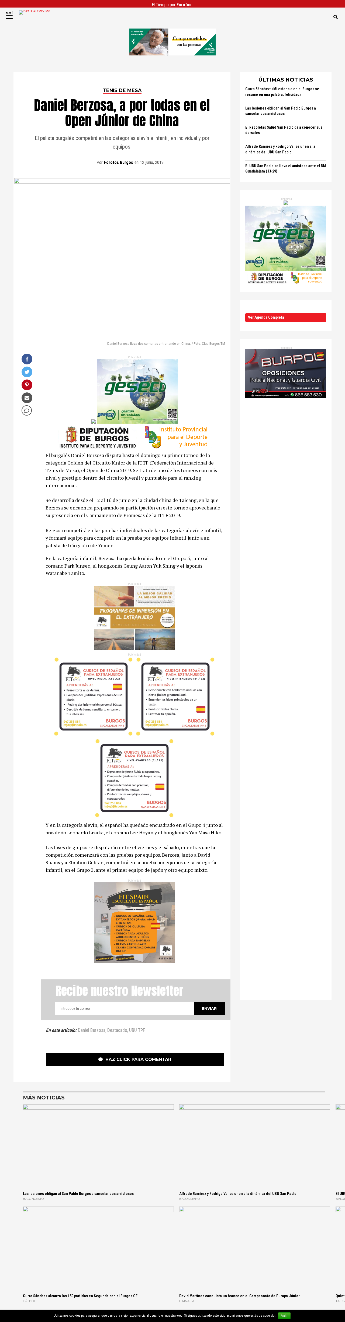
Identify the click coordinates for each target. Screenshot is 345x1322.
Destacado (117, 1030)
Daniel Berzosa (91, 1030)
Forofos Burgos (118, 162)
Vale (284, 1316)
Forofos (184, 4)
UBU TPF (137, 1030)
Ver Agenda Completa (266, 317)
